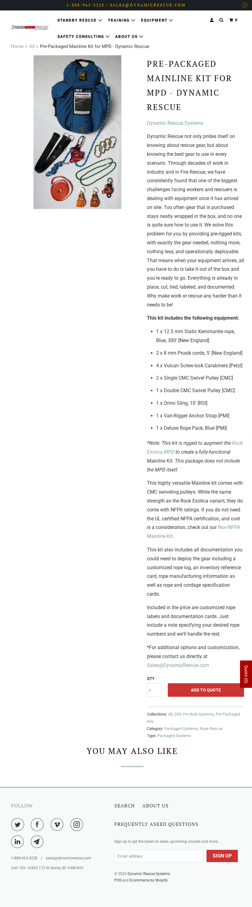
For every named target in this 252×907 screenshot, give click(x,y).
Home (17, 46)
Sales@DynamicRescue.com (178, 665)
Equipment (155, 20)
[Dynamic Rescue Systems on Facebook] (38, 824)
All (32, 46)
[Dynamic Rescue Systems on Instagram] (78, 824)
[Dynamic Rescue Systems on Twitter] (18, 824)
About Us (127, 36)
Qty (151, 678)
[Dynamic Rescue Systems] (30, 27)
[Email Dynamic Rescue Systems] (38, 841)
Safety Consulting (81, 36)
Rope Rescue (211, 728)
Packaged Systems (181, 728)
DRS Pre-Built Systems (194, 714)
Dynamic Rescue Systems (175, 123)
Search (124, 805)
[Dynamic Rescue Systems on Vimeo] (58, 824)
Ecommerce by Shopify (149, 880)
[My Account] (212, 20)
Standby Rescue (77, 20)
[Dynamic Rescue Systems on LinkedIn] (18, 841)
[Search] (222, 20)
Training (119, 20)
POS (117, 880)
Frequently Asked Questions (156, 824)
